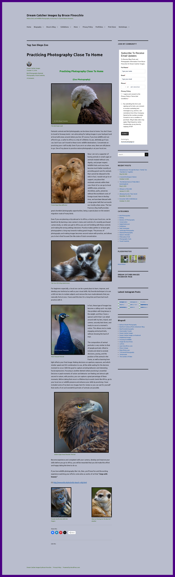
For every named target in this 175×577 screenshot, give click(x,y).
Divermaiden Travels (126, 331)
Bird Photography (32, 73)
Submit (125, 133)
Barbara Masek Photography (128, 324)
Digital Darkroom (125, 224)
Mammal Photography (126, 232)
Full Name (124, 67)
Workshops (123, 27)
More (76, 27)
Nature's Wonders (125, 234)
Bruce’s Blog (51, 27)
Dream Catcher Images (33, 68)
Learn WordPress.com (126, 346)
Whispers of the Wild (126, 189)
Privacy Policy (88, 27)
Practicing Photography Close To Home (65, 54)
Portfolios (99, 27)
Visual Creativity (40, 75)
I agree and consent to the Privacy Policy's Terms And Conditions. (130, 96)
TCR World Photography (127, 352)
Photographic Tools (125, 239)
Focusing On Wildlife (126, 339)
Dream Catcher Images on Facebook (130, 335)
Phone (123, 83)
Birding (122, 217)
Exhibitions (65, 27)
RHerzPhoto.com (125, 350)
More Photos (122, 264)
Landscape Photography (127, 230)
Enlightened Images (125, 337)
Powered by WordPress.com (71, 567)
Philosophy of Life (125, 237)
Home (29, 27)
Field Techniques (124, 228)
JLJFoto (122, 344)
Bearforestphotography (127, 329)
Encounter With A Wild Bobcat (128, 199)
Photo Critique (124, 348)
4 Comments (30, 78)
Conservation (123, 222)
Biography (37, 27)
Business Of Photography (127, 220)
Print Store (112, 27)
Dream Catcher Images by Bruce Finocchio (55, 15)
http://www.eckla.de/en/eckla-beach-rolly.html (70, 482)
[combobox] (125, 87)
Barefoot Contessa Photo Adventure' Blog (132, 327)
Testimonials (123, 354)
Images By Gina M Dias (126, 341)
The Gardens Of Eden (126, 356)
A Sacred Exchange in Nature (128, 177)
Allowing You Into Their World (128, 194)
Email (123, 75)
